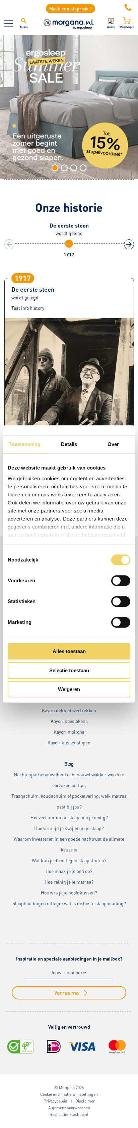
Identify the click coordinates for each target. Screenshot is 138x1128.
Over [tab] (113, 444)
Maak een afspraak (69, 8)
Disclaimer (85, 1101)
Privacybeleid (55, 1101)
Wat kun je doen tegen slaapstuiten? (69, 860)
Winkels (111, 27)
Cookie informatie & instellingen (69, 1094)
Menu (8, 23)
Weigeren (69, 689)
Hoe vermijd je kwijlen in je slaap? (69, 828)
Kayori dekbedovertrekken (69, 710)
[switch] (120, 580)
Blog (69, 764)
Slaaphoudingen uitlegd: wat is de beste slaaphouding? (69, 903)
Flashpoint (78, 1114)
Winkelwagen (127, 27)
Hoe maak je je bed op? (69, 871)
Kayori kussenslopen (69, 742)
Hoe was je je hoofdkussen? (69, 892)
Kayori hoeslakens (69, 721)
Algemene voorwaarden (69, 1107)
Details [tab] (69, 444)
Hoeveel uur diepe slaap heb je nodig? (69, 817)
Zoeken (24, 27)
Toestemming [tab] (25, 444)
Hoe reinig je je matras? (69, 882)
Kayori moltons (69, 732)
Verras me (66, 992)
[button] (55, 167)
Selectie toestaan (69, 670)
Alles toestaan (69, 651)
